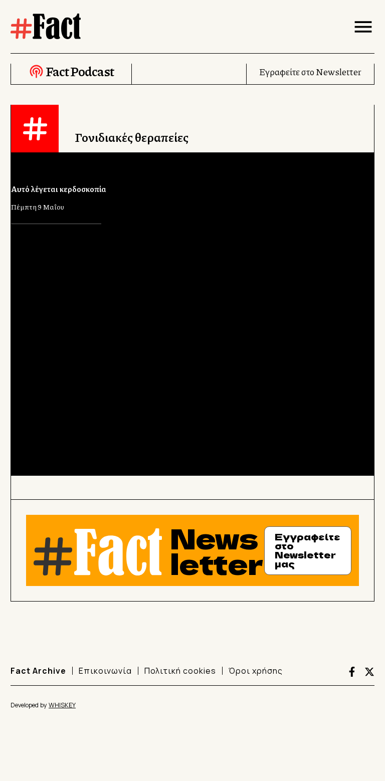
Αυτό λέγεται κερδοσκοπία (58, 188)
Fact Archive (38, 670)
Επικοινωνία (105, 670)
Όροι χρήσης (256, 670)
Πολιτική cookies (180, 670)
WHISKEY (62, 705)
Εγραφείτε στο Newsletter (310, 71)
